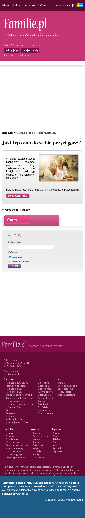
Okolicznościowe (66, 394)
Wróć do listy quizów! (17, 209)
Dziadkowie (43, 404)
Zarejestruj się (30, 50)
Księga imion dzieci (15, 401)
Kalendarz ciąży (14, 389)
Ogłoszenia (43, 382)
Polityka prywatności (16, 457)
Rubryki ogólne (45, 391)
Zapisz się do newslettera (16, 55)
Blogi (55, 436)
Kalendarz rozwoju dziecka (19, 404)
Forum (56, 433)
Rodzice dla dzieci (15, 419)
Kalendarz (11, 416)
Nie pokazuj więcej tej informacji (62, 499)
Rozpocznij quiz (17, 195)
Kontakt (10, 433)
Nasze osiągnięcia (15, 454)
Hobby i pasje (64, 391)
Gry (8, 410)
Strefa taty (43, 407)
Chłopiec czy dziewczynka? (19, 398)
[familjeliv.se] (79, 5)
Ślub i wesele (44, 394)
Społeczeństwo (65, 389)
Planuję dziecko (45, 398)
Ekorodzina (43, 385)
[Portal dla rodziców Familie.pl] (25, 29)
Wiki (55, 445)
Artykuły (57, 439)
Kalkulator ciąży (14, 391)
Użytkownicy (44, 410)
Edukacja (10, 413)
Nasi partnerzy (13, 451)
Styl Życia (37, 454)
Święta (36, 448)
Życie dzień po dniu (67, 385)
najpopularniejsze (20, 261)
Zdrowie (37, 451)
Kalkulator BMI (13, 407)
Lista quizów (8, 132)
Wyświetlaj (13, 252)
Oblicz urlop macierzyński (19, 394)
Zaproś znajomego (15, 448)
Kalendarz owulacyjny (17, 382)
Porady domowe (46, 413)
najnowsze (17, 257)
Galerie (57, 442)
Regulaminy (12, 439)
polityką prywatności (15, 493)
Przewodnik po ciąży (16, 385)
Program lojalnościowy (17, 445)
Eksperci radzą (45, 389)
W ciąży (36, 439)
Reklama (10, 436)
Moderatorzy (12, 442)
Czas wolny (38, 457)
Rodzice (42, 401)
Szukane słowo (15, 242)
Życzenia (57, 448)
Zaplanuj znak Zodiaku (17, 422)
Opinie (61, 382)
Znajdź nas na (63, 5)
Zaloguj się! (12, 50)
